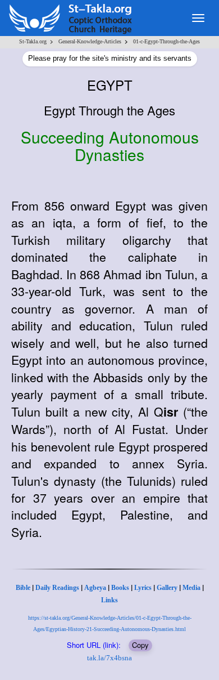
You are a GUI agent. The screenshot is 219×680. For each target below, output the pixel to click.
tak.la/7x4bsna (109, 658)
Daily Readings (57, 588)
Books (120, 588)
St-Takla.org (33, 41)
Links (109, 600)
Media (191, 588)
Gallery (167, 588)
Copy (140, 644)
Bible (23, 588)
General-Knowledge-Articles (89, 41)
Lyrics (143, 588)
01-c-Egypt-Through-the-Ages (166, 41)
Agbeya (95, 588)
